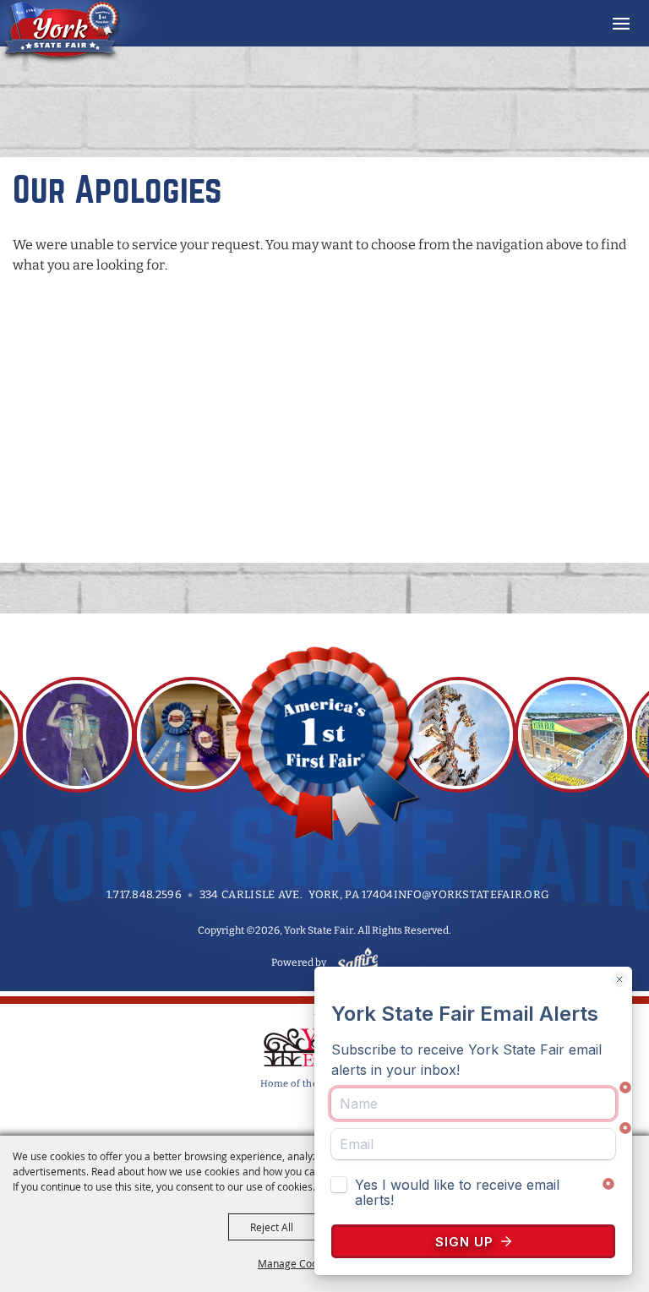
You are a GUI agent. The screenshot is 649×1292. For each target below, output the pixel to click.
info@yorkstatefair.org (472, 894)
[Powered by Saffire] (354, 962)
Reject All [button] (271, 1227)
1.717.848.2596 (144, 894)
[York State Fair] (79, 32)
